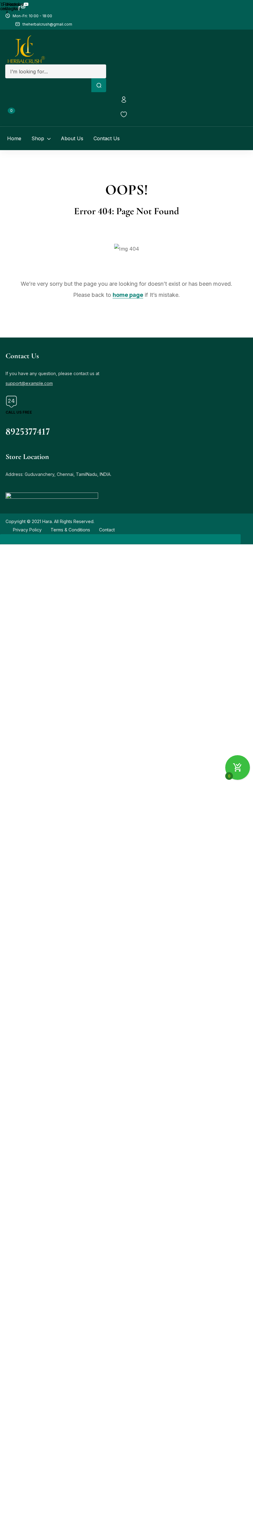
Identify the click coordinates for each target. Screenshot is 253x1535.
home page (128, 295)
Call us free (19, 412)
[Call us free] (11, 403)
